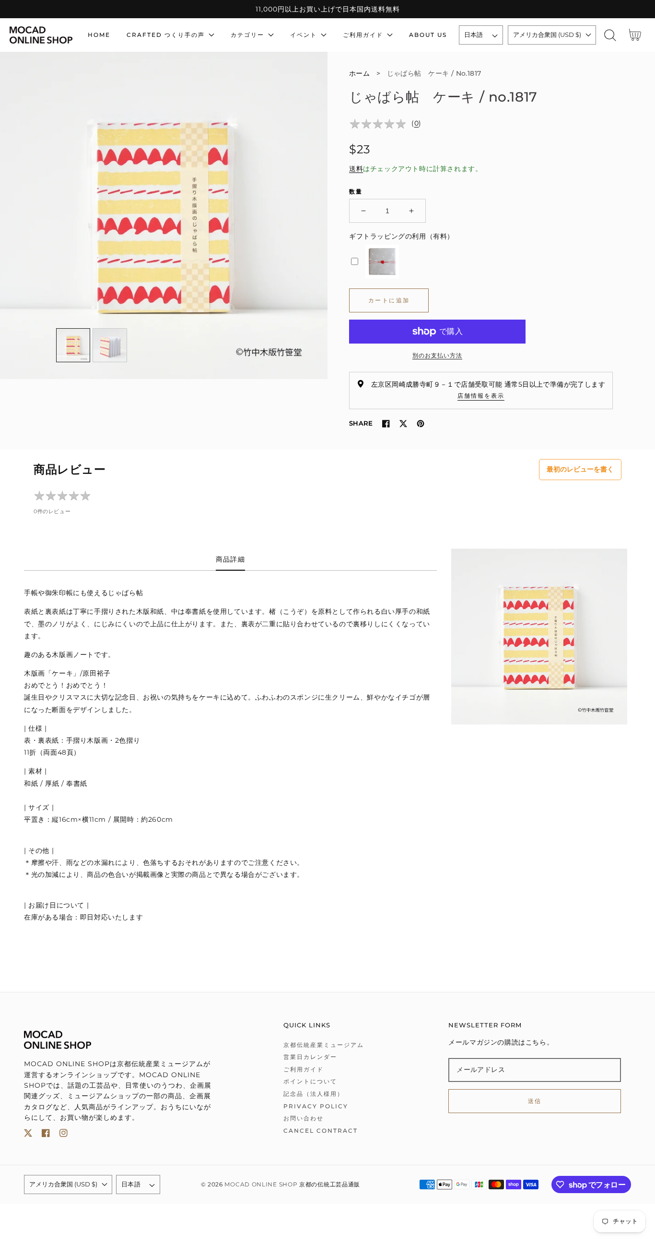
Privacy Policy (315, 1106)
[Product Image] (164, 215)
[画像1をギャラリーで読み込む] (73, 345)
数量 (356, 191)
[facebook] (46, 1135)
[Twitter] (403, 423)
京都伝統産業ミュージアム (323, 1044)
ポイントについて (310, 1081)
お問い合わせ (303, 1118)
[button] (610, 35)
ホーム (359, 73)
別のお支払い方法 (437, 355)
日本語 (473, 34)
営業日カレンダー (310, 1056)
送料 (356, 168)
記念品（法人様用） (313, 1093)
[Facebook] (386, 423)
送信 (535, 1100)
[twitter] (28, 1135)
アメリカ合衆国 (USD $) (547, 34)
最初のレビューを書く (580, 469)
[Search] (610, 35)
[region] (327, 9)
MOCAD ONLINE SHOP (260, 1184)
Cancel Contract (320, 1130)
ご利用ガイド (303, 1069)
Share (361, 423)
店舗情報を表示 (480, 395)
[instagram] (63, 1135)
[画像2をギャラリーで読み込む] (110, 345)
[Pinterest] (420, 423)
